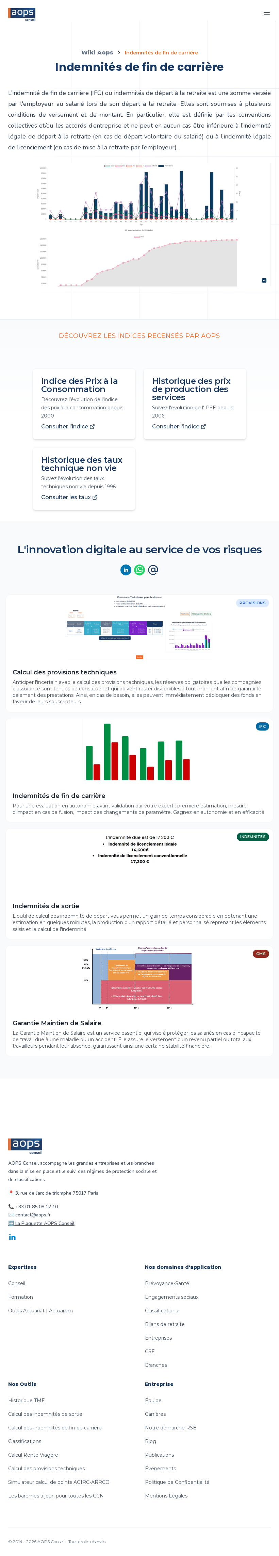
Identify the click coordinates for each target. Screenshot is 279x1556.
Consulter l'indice (175, 426)
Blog (150, 1441)
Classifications (161, 1311)
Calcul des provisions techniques (46, 1468)
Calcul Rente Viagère (33, 1455)
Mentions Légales (166, 1496)
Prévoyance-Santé (167, 1283)
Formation (20, 1297)
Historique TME (26, 1400)
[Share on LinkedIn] (125, 569)
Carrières (155, 1414)
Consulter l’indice (64, 426)
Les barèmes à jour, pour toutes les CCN (56, 1496)
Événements (160, 1468)
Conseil (16, 1283)
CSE (150, 1351)
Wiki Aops (97, 52)
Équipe (153, 1400)
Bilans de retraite (165, 1324)
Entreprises (158, 1338)
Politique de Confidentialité (177, 1482)
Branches (156, 1365)
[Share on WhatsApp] (139, 569)
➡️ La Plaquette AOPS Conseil (41, 1223)
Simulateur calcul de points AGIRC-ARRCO (59, 1482)
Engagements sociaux (171, 1297)
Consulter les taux (66, 497)
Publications (159, 1455)
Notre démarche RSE (170, 1428)
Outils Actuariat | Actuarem (40, 1311)
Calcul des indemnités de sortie (45, 1414)
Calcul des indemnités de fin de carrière (55, 1428)
